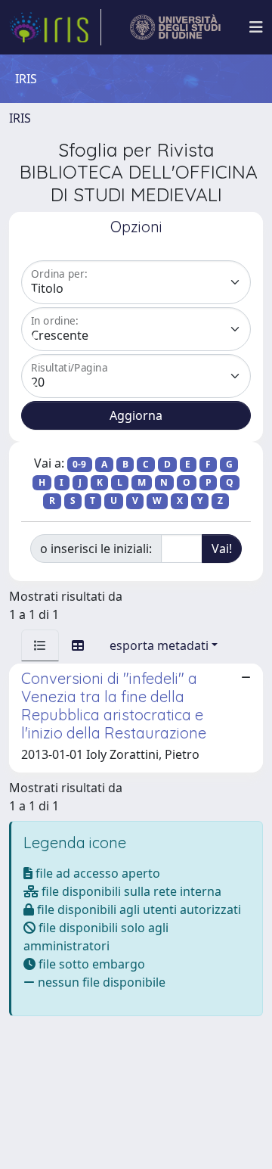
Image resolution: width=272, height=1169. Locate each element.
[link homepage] (55, 27)
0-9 (79, 464)
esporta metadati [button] (159, 645)
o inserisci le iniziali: (96, 548)
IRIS (20, 118)
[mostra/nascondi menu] (256, 27)
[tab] (40, 645)
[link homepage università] (176, 27)
